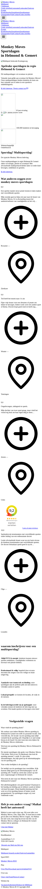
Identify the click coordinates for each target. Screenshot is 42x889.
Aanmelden (30, 853)
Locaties (16, 853)
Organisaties (5, 15)
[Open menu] (3, 18)
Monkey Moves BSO (9, 861)
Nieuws (16, 877)
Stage (30, 885)
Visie (12, 15)
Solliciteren (12, 885)
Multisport (5, 4)
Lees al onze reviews (30, 528)
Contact (16, 15)
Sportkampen (25, 12)
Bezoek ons (5, 845)
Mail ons (13, 845)
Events (3, 10)
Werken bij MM (22, 885)
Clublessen (5, 6)
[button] (21, 238)
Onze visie (5, 877)
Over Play (4, 869)
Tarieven (31, 8)
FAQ (30, 869)
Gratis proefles (6, 8)
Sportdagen (15, 12)
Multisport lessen (7, 853)
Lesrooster (15, 8)
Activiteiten (23, 869)
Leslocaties (23, 8)
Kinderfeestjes (6, 12)
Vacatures (4, 885)
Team (11, 877)
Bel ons (20, 845)
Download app (13, 869)
